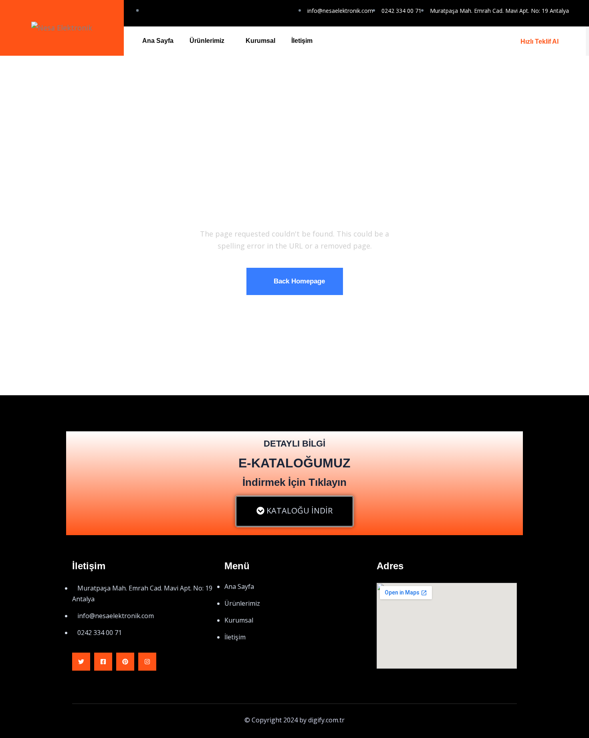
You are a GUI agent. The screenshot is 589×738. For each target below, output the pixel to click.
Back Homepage (299, 281)
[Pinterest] (125, 662)
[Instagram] (147, 662)
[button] (294, 511)
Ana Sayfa (157, 40)
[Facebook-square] (103, 662)
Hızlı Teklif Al (539, 41)
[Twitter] (81, 662)
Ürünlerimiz (207, 40)
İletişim (302, 40)
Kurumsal (260, 40)
